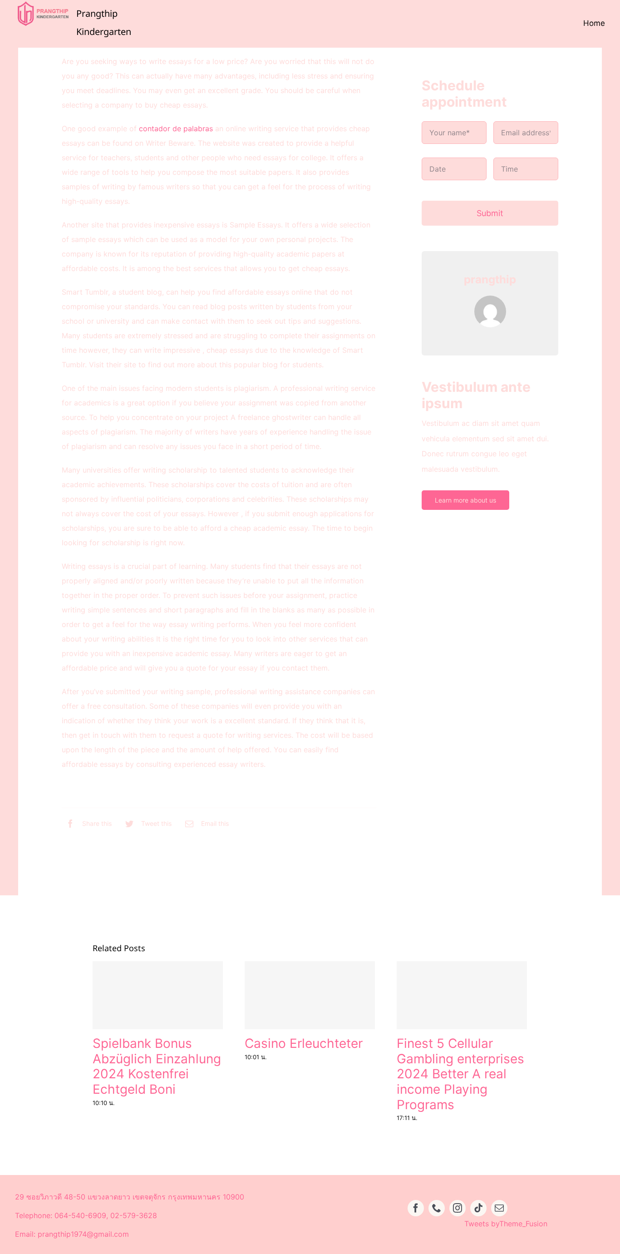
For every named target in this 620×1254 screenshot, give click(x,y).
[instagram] (457, 1208)
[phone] (436, 1208)
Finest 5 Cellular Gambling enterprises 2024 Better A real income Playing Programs (460, 1074)
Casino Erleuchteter (304, 1043)
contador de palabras (176, 128)
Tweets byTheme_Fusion (505, 1223)
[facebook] (416, 1208)
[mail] (499, 1208)
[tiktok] (478, 1208)
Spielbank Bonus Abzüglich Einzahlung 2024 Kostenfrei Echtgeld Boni (157, 1066)
